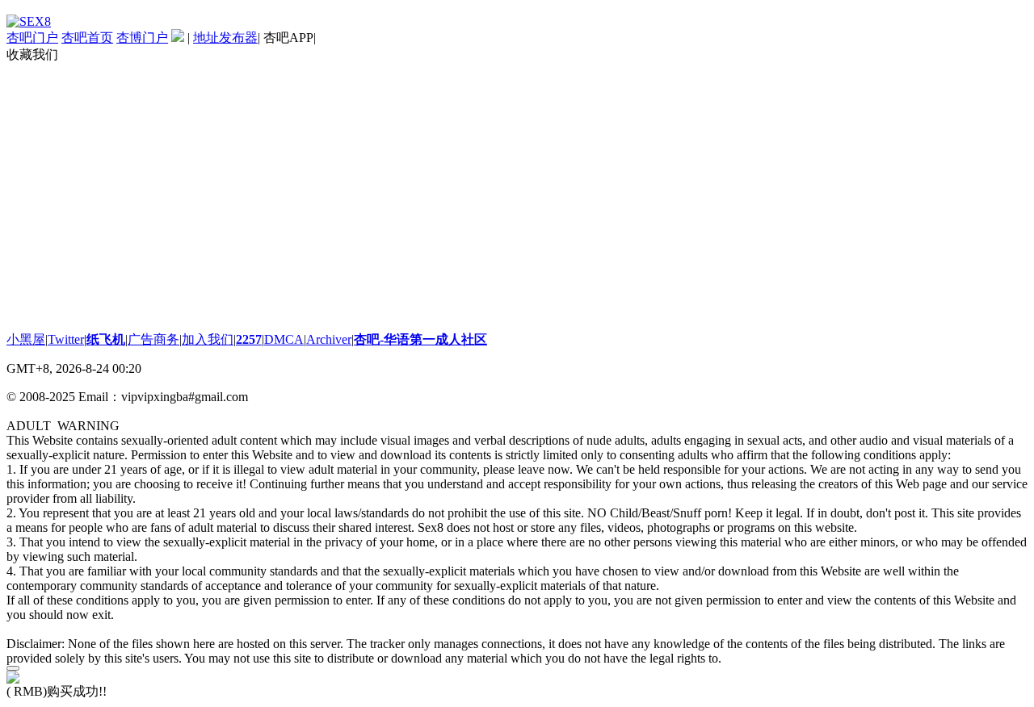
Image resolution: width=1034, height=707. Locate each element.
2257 (249, 339)
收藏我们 (32, 54)
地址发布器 (225, 37)
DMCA (284, 339)
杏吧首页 (87, 37)
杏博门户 (142, 37)
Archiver (328, 339)
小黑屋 (25, 339)
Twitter (66, 339)
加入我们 (207, 339)
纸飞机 (105, 339)
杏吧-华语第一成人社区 (420, 339)
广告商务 (153, 339)
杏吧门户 (32, 37)
